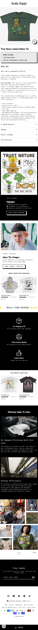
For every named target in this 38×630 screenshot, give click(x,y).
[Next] (36, 284)
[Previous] (2, 284)
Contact (11, 605)
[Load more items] (19, 553)
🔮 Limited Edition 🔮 (8, 124)
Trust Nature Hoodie (6, 295)
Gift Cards (22, 607)
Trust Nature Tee (5, 395)
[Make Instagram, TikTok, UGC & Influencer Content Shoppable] (35, 553)
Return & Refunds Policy (9, 607)
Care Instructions (6, 140)
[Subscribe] (33, 577)
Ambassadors (19, 605)
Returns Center (28, 605)
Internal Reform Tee (24, 295)
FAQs (6, 605)
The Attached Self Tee (24, 395)
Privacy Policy (31, 607)
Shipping (3, 129)
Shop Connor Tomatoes (14, 266)
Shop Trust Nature (16, 212)
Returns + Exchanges (7, 134)
